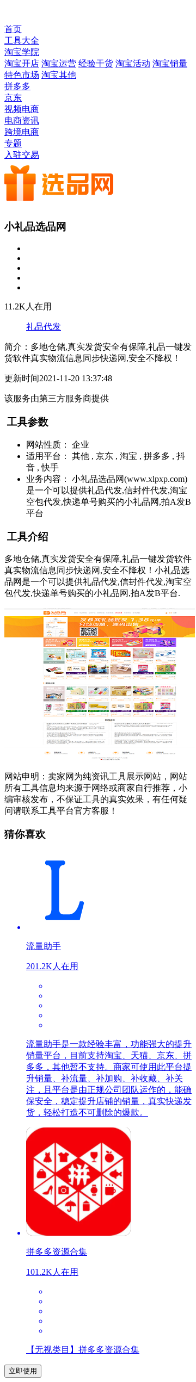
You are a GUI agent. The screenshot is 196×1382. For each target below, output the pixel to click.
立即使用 (23, 1371)
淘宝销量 (169, 63)
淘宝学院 (21, 52)
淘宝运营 (58, 63)
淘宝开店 (21, 63)
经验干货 (95, 63)
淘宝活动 (132, 63)
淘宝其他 (58, 74)
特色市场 (21, 74)
